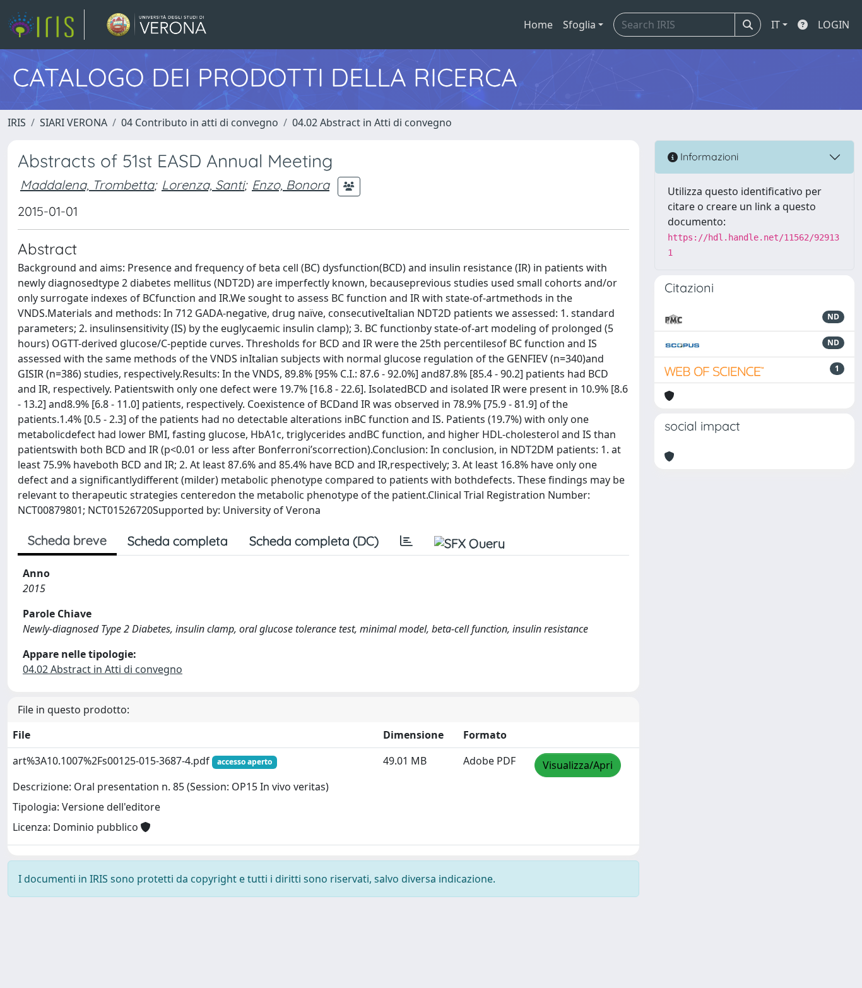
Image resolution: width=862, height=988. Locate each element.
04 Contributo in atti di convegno (199, 122)
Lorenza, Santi (203, 185)
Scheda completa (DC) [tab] (314, 541)
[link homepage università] (157, 24)
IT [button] (775, 25)
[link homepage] (46, 24)
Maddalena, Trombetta (87, 185)
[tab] (406, 541)
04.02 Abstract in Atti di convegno (372, 122)
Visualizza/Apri (578, 765)
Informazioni (708, 156)
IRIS (17, 122)
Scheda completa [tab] (177, 541)
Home (538, 25)
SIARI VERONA (73, 122)
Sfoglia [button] (579, 25)
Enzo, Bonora (290, 185)
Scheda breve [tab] (67, 540)
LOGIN (833, 25)
